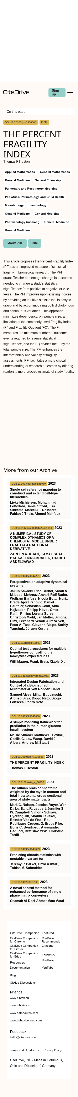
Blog (13, 975)
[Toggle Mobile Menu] (70, 92)
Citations (47, 945)
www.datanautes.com (24, 1013)
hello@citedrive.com (23, 1037)
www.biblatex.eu (20, 1005)
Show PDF (15, 243)
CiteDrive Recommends (51, 939)
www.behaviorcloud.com (26, 1020)
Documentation (20, 967)
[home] (16, 93)
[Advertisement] (39, 41)
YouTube (47, 967)
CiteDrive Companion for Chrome (24, 939)
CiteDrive (48, 960)
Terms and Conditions (24, 1050)
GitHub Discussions (23, 982)
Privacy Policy (53, 1050)
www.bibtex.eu (19, 997)
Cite (35, 243)
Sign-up (56, 92)
